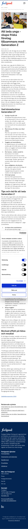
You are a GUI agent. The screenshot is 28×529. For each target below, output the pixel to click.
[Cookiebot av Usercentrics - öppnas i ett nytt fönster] (19, 233)
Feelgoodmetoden (6, 478)
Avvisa (14, 294)
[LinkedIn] (2, 506)
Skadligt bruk (5, 460)
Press (3, 476)
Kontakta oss (5, 495)
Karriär (3, 481)
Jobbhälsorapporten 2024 (8, 396)
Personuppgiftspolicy (7, 499)
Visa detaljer (19, 281)
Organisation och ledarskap (9, 457)
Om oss (3, 483)
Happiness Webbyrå (14, 520)
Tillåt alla (14, 285)
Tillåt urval (14, 290)
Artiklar (5, 7)
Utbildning (4, 466)
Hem (2, 7)
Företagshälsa (5, 453)
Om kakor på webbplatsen (8, 500)
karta (13, 492)
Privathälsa (4, 463)
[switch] (24, 265)
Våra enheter (5, 473)
